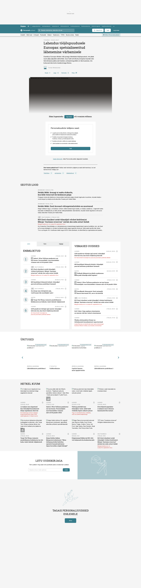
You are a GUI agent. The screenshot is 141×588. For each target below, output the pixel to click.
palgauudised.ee (36, 26)
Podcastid (43, 35)
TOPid (62, 35)
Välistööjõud (70, 173)
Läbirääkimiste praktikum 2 (103, 368)
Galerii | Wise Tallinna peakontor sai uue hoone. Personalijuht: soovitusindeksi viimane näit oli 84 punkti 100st (45, 260)
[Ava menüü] (28, 26)
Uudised (33, 256)
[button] (45, 470)
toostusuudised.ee (75, 26)
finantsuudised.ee (85, 26)
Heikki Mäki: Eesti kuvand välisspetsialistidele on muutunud (65, 206)
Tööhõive (46, 173)
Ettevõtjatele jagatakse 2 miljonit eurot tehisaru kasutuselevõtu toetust (106, 409)
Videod (49, 35)
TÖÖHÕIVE (47, 40)
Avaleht (22, 35)
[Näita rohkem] (114, 26)
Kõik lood (29, 35)
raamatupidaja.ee (46, 26)
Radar (77, 35)
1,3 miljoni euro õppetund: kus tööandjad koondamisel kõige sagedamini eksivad (29, 409)
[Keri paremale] (119, 357)
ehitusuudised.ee (64, 26)
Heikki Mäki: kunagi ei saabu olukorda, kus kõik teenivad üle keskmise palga (55, 193)
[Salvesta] (66, 256)
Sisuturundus (70, 35)
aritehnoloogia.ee (96, 26)
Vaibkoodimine (54, 368)
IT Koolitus (53, 366)
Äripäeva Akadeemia (33, 366)
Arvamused (41, 190)
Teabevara (56, 35)
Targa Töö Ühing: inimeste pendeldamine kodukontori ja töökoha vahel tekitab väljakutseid (31, 440)
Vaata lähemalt (57, 159)
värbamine (58, 173)
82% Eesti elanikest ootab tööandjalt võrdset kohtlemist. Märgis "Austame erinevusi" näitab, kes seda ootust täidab (63, 220)
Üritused (36, 35)
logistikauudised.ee (106, 26)
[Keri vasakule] (22, 357)
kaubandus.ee (55, 26)
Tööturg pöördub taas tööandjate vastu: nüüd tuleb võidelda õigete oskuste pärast (82, 409)
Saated (33, 297)
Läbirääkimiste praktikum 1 (36, 368)
